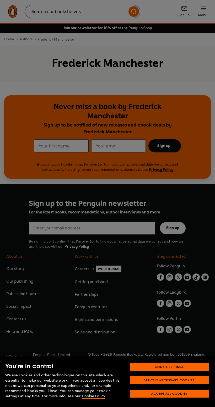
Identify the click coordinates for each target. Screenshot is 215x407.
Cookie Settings (169, 367)
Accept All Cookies (169, 393)
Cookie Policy (93, 396)
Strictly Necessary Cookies (169, 380)
